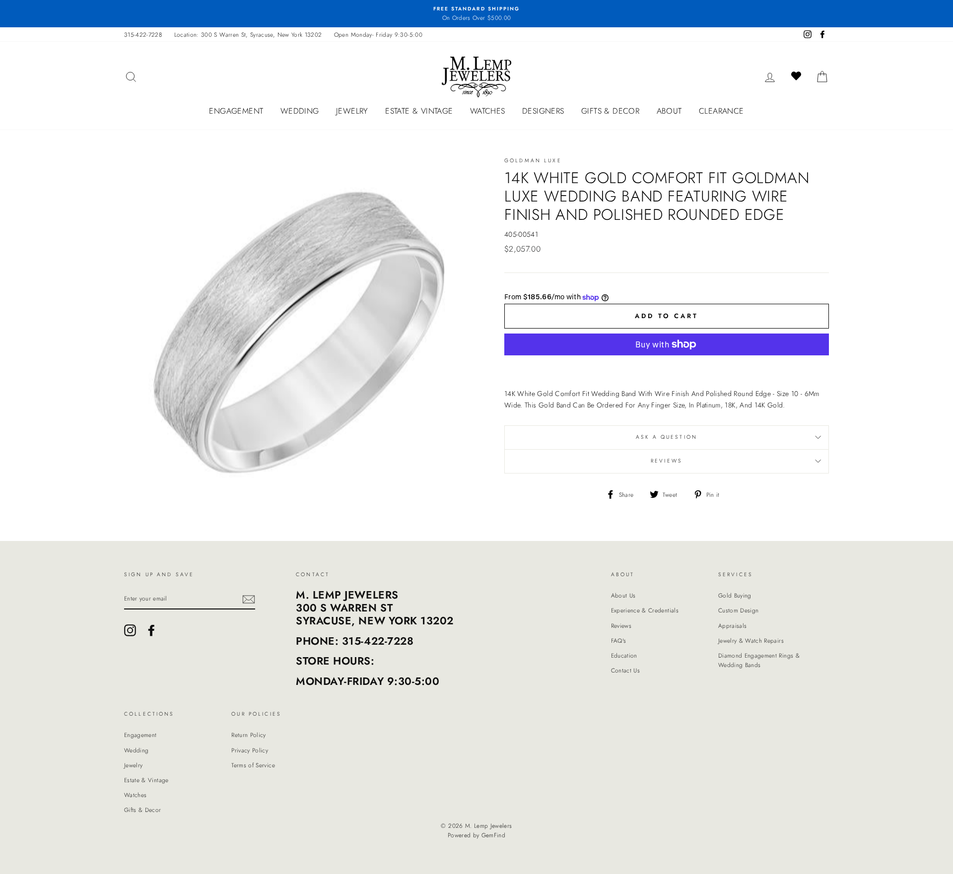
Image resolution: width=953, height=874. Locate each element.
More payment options (666, 368)
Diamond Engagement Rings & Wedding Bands (759, 660)
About (669, 111)
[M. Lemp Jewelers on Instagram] (130, 630)
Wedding (299, 111)
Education (624, 655)
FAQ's (618, 640)
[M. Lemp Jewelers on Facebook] (151, 630)
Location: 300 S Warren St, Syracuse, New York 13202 (248, 34)
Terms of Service (253, 765)
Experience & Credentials (645, 610)
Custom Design (738, 610)
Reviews (621, 625)
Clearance (721, 111)
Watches (487, 111)
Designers (543, 111)
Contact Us (625, 670)
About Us (623, 595)
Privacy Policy (249, 750)
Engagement (236, 111)
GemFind (493, 835)
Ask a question (666, 437)
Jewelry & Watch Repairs (751, 640)
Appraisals (732, 625)
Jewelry (352, 111)
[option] (476, 13)
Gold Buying (734, 595)
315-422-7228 (143, 34)
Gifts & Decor (610, 111)
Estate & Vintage (419, 111)
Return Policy (248, 735)
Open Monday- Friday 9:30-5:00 (378, 34)
